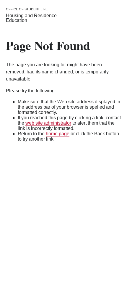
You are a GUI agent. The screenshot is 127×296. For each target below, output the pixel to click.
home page (57, 133)
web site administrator (48, 123)
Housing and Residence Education (31, 18)
